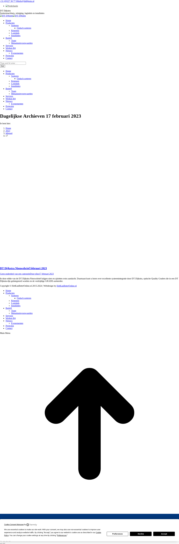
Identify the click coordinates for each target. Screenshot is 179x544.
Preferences (117, 534)
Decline (141, 534)
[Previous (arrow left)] (1, 543)
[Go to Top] (89, 512)
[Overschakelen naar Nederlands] (11, 6)
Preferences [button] (62, 535)
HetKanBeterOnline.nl (67, 286)
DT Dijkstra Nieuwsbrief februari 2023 (23, 268)
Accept (164, 534)
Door (34, 274)
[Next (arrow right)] (4, 543)
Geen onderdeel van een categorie (15, 274)
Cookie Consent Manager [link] (14, 525)
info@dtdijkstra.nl (26, 1)
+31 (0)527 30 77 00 (9, 1)
